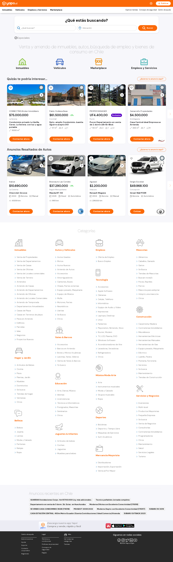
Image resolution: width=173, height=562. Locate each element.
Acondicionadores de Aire (110, 344)
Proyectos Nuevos (25, 339)
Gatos (141, 265)
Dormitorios (22, 385)
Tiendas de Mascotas (148, 273)
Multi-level (143, 407)
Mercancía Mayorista (108, 455)
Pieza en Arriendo (25, 318)
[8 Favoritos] (10, 88)
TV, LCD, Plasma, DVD (107, 336)
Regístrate (25, 554)
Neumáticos (62, 306)
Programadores (145, 436)
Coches (60, 445)
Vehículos (20, 10)
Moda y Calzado (24, 440)
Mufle (59, 298)
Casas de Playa (24, 310)
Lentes (20, 436)
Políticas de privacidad (50, 544)
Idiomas (60, 394)
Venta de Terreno (25, 277)
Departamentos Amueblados (30, 306)
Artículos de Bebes (25, 365)
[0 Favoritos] (91, 88)
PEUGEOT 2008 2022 (83, 509)
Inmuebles (7, 10)
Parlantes (102, 324)
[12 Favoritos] (51, 88)
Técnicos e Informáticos (68, 403)
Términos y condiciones (46, 540)
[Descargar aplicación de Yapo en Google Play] (128, 526)
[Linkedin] (131, 540)
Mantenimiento (145, 373)
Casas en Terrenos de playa (30, 314)
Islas (19, 331)
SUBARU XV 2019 (156, 509)
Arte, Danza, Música (66, 390)
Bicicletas (102, 424)
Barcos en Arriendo (66, 348)
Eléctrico (142, 352)
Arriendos (21, 281)
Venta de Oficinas (25, 269)
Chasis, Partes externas (68, 286)
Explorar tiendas (132, 10)
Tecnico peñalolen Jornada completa (112, 500)
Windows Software (106, 340)
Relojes (20, 448)
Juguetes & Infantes (66, 433)
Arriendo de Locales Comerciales (32, 298)
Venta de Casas (24, 265)
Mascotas (141, 249)
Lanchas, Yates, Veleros (68, 356)
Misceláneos (144, 332)
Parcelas (21, 327)
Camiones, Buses (65, 281)
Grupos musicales (106, 394)
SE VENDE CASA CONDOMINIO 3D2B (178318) (50, 509)
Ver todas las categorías (69, 540)
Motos (60, 261)
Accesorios (62, 273)
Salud (140, 448)
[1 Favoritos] (131, 88)
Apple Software (105, 291)
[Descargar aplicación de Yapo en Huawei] (108, 526)
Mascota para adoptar (149, 290)
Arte (100, 382)
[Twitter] (127, 540)
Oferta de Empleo (106, 257)
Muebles (20, 381)
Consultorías (144, 427)
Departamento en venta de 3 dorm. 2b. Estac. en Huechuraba (57, 504)
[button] (41, 95)
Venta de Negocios (147, 423)
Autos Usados (63, 257)
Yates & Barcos (63, 337)
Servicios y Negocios (147, 395)
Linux (100, 319)
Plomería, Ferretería (147, 361)
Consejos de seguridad (148, 10)
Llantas (60, 310)
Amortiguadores (64, 277)
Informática (103, 303)
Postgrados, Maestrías (67, 407)
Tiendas (67, 544)
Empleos (100, 249)
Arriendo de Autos (65, 269)
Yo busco (61, 365)
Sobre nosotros (27, 539)
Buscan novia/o (145, 277)
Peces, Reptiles (145, 281)
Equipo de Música (65, 294)
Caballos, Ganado (146, 261)
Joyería (20, 431)
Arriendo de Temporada (28, 302)
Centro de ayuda (164, 10)
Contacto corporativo (25, 549)
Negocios (21, 335)
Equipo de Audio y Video (109, 307)
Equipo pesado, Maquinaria (69, 290)
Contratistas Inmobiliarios (150, 328)
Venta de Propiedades (27, 257)
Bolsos (20, 427)
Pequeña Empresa (146, 415)
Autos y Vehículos (65, 249)
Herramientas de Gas (148, 344)
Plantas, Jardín (23, 377)
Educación (61, 383)
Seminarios (62, 411)
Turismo (142, 456)
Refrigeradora (104, 352)
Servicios (142, 365)
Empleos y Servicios (37, 10)
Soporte (24, 545)
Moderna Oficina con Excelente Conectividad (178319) (114, 504)
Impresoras (103, 311)
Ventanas (21, 398)
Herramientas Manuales (149, 340)
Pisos (19, 373)
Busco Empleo (104, 261)
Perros (141, 286)
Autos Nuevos (63, 265)
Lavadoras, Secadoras (108, 348)
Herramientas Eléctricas (149, 336)
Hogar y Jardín (23, 357)
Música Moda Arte (106, 375)
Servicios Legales (146, 452)
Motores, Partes (64, 302)
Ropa (19, 452)
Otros (19, 402)
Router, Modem (105, 332)
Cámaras (102, 295)
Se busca (21, 389)
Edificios (20, 323)
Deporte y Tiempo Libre (109, 428)
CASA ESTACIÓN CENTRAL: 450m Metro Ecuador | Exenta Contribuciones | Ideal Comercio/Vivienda (75, 513)
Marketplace (56, 10)
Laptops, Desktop (106, 315)
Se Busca (61, 314)
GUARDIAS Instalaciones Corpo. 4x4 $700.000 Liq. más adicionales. (61, 500)
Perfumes (21, 444)
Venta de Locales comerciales (30, 273)
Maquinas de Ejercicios (108, 432)
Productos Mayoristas (148, 411)
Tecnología (102, 279)
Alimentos (143, 257)
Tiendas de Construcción (150, 377)
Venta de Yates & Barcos (68, 361)
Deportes (101, 417)
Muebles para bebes (66, 453)
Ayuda (23, 542)
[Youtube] (135, 540)
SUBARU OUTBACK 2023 (135, 513)
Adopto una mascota (148, 294)
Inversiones (143, 403)
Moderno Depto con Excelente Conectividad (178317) (121, 509)
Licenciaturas (63, 399)
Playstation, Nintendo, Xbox (110, 328)
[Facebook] (119, 540)
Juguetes (61, 449)
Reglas (44, 553)
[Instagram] (123, 540)
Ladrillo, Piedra (145, 356)
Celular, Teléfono (105, 299)
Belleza (19, 420)
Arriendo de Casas (25, 286)
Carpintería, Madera (147, 324)
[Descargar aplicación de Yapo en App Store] (117, 526)
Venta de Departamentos (29, 261)
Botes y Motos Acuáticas (69, 352)
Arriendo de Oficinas (26, 294)
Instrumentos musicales (109, 386)
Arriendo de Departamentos (30, 290)
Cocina (20, 369)
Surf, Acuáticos (105, 437)
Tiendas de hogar (25, 394)
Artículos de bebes (66, 441)
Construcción (143, 316)
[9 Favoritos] (91, 158)
